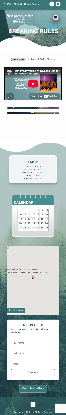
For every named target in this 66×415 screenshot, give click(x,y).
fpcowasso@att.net (33, 178)
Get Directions (16, 310)
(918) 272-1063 (14, 4)
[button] (33, 278)
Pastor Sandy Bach (36, 59)
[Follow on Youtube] (58, 4)
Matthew (51, 59)
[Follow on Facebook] (51, 4)
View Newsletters (33, 388)
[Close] (56, 264)
